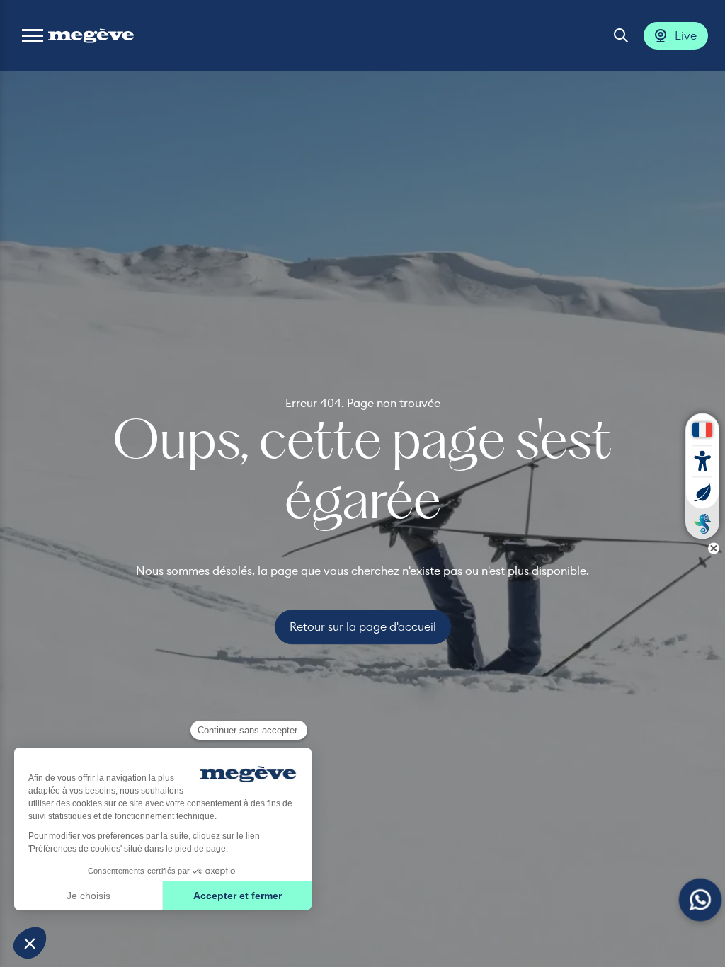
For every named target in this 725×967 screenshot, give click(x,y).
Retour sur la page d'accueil (363, 626)
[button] (32, 35)
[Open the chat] (700, 900)
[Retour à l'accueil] (91, 35)
